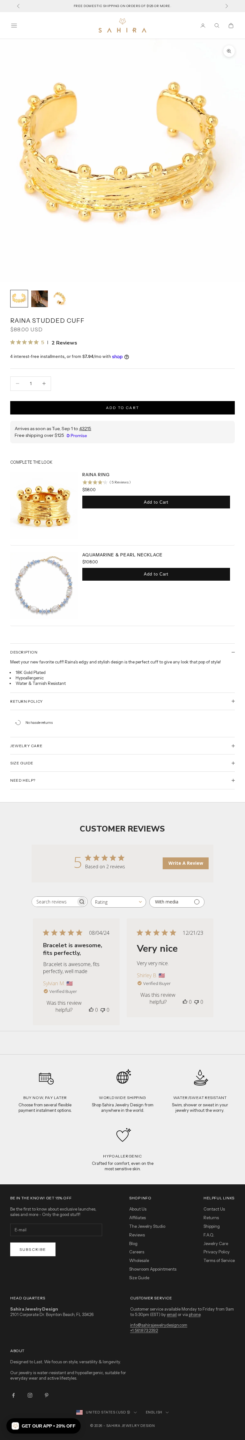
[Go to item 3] (60, 299)
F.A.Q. (209, 1234)
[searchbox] (54, 902)
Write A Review (185, 863)
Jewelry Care (216, 1243)
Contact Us (214, 1209)
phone (194, 1314)
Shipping (212, 1226)
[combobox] (118, 902)
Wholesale (139, 1260)
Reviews (137, 1234)
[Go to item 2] (39, 299)
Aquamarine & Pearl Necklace (122, 555)
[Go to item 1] (19, 299)
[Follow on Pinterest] (46, 1395)
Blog (133, 1243)
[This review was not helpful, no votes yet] (102, 1009)
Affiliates (137, 1217)
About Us (137, 1209)
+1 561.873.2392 (144, 1330)
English (154, 1412)
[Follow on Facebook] (13, 1395)
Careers (136, 1251)
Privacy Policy (217, 1251)
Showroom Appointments (152, 1269)
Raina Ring (96, 474)
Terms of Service (219, 1260)
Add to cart (122, 407)
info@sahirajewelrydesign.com (158, 1325)
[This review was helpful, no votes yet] (91, 1009)
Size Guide (139, 1277)
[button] (43, 1426)
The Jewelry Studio (147, 1226)
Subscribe (32, 1249)
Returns (211, 1217)
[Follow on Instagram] (30, 1395)
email (172, 1314)
